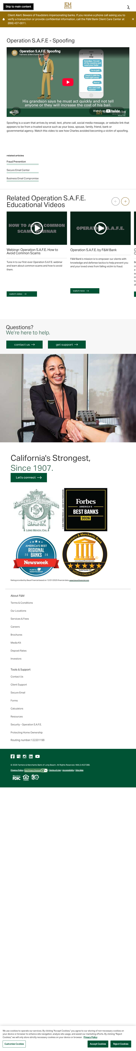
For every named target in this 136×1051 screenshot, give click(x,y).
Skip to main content (18, 6)
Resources (17, 716)
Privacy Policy (17, 770)
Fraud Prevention (16, 161)
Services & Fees (20, 618)
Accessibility (68, 770)
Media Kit (16, 642)
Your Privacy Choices (32, 770)
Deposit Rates (19, 650)
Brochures (16, 634)
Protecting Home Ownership (27, 732)
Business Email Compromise (23, 178)
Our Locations (18, 610)
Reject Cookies (120, 1044)
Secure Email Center (18, 170)
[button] (133, 19)
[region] (68, 1038)
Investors (16, 658)
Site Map (79, 770)
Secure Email (18, 692)
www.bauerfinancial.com (79, 580)
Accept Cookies (98, 1044)
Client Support (19, 684)
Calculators (17, 708)
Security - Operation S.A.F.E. (26, 724)
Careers (15, 626)
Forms (14, 700)
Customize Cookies (14, 1044)
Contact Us (17, 676)
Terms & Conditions (22, 602)
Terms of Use (55, 770)
